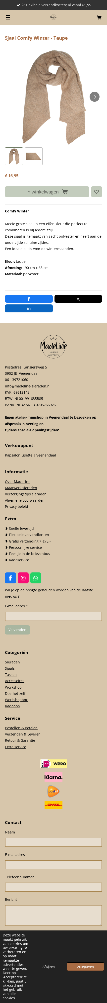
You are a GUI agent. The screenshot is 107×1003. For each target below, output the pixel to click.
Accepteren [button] (85, 967)
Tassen (11, 674)
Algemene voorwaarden (25, 500)
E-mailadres (15, 854)
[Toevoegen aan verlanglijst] (96, 191)
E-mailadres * (16, 606)
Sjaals (10, 668)
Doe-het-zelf (15, 693)
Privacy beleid (16, 506)
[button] (14, 156)
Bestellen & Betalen (21, 728)
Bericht (11, 899)
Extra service (15, 746)
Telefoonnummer (19, 877)
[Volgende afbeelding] (95, 97)
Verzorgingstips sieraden (26, 494)
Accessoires (14, 680)
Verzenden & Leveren (23, 734)
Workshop (13, 687)
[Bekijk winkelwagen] (99, 17)
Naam (10, 832)
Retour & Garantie (20, 740)
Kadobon (12, 706)
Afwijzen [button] (49, 967)
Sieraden (12, 662)
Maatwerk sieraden (21, 487)
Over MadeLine (17, 481)
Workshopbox (16, 699)
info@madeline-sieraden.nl (28, 386)
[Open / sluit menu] (7, 17)
